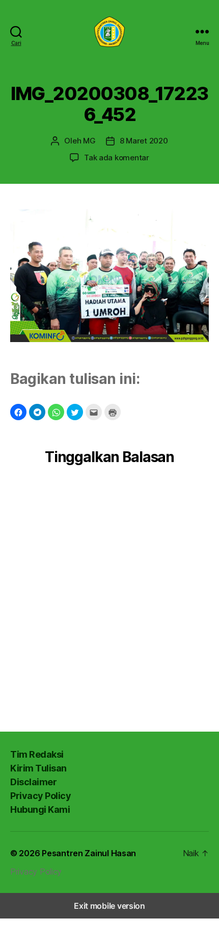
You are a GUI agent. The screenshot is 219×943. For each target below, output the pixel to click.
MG (89, 141)
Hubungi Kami (40, 809)
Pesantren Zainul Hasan (89, 853)
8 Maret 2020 (144, 141)
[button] (18, 412)
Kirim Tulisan (38, 768)
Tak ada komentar (116, 157)
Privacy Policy (40, 795)
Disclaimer (33, 782)
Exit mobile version (109, 906)
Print (112, 412)
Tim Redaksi (37, 754)
